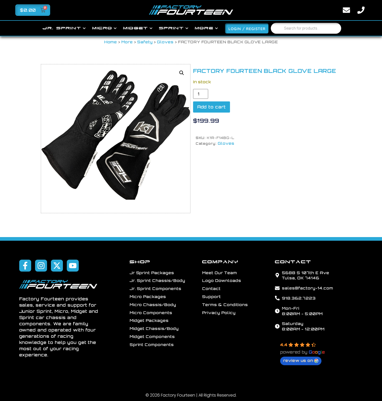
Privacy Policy (218, 312)
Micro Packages (148, 296)
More (127, 41)
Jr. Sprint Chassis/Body (157, 280)
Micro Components (151, 312)
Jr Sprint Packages (152, 272)
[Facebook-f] (25, 266)
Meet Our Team (219, 272)
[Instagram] (41, 266)
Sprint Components (152, 344)
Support (211, 296)
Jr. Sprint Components (155, 288)
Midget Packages (149, 320)
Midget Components (152, 336)
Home (110, 41)
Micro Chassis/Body (153, 304)
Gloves (165, 41)
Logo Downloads (221, 280)
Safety (145, 41)
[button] (181, 73)
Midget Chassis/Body (154, 328)
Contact (211, 288)
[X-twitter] (57, 266)
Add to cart (211, 106)
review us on (298, 360)
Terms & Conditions (225, 304)
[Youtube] (73, 266)
